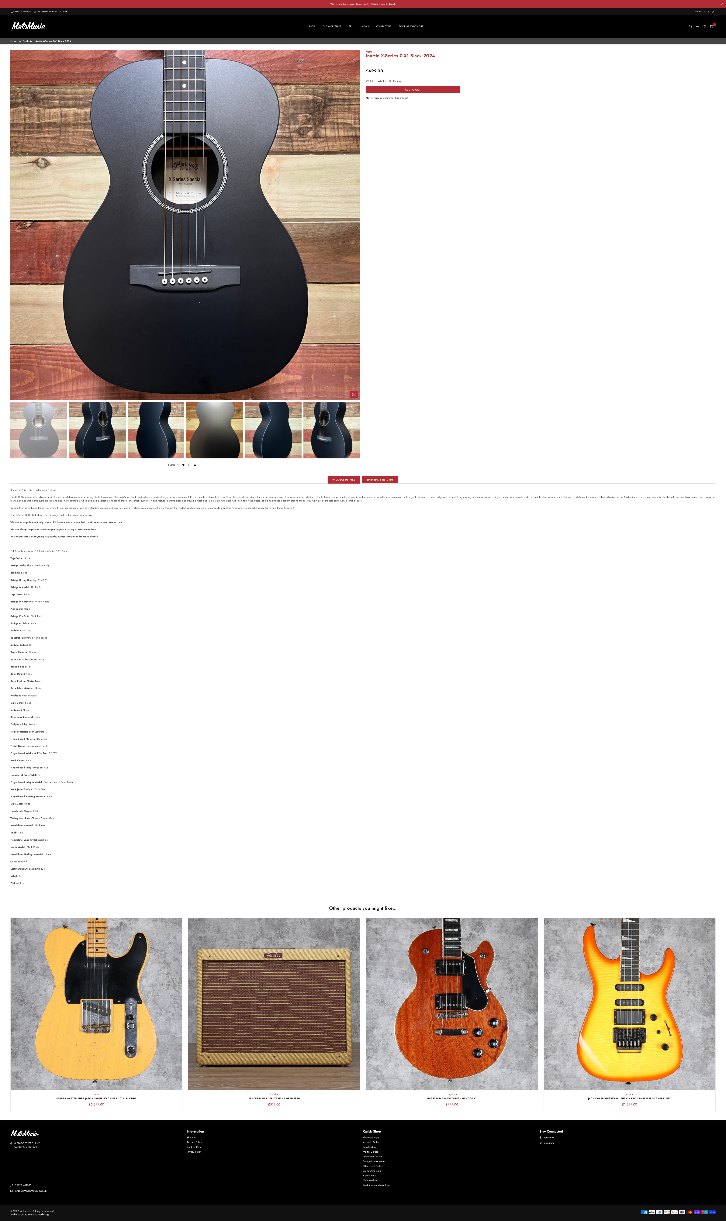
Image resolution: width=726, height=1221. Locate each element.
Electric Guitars (371, 1137)
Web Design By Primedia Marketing (29, 1214)
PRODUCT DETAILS (343, 479)
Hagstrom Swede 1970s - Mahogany (452, 1098)
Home (13, 41)
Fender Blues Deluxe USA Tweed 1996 (274, 1098)
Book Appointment (411, 26)
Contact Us (383, 26)
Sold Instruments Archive (376, 1185)
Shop (312, 26)
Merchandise (370, 1180)
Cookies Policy (195, 1147)
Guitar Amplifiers (372, 1171)
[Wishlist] (704, 26)
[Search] (690, 26)
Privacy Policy (194, 1152)
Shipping (191, 1137)
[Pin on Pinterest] (189, 465)
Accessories (369, 1175)
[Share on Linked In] (194, 465)
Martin (369, 51)
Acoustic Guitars (371, 1142)
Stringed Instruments (374, 1161)
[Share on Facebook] (178, 465)
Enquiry (396, 81)
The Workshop (332, 26)
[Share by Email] (200, 465)
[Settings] (697, 26)
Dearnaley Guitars (372, 1156)
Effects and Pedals (373, 1166)
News (365, 26)
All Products (25, 41)
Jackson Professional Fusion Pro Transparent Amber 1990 (629, 1098)
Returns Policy (194, 1142)
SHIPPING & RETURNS (380, 479)
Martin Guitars (370, 1152)
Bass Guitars (369, 1147)
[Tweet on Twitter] (183, 465)
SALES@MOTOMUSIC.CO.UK (52, 11)
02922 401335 (23, 11)
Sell (351, 26)
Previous (13, 225)
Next (357, 225)
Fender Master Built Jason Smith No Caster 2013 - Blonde (96, 1098)
